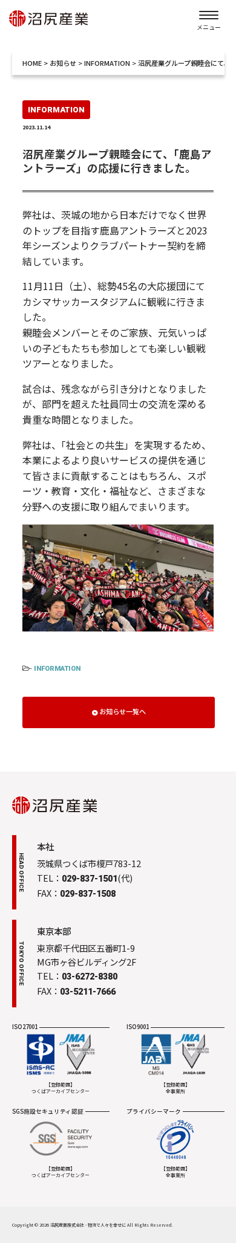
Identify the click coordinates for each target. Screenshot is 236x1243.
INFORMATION (57, 669)
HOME (32, 63)
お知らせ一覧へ (122, 711)
